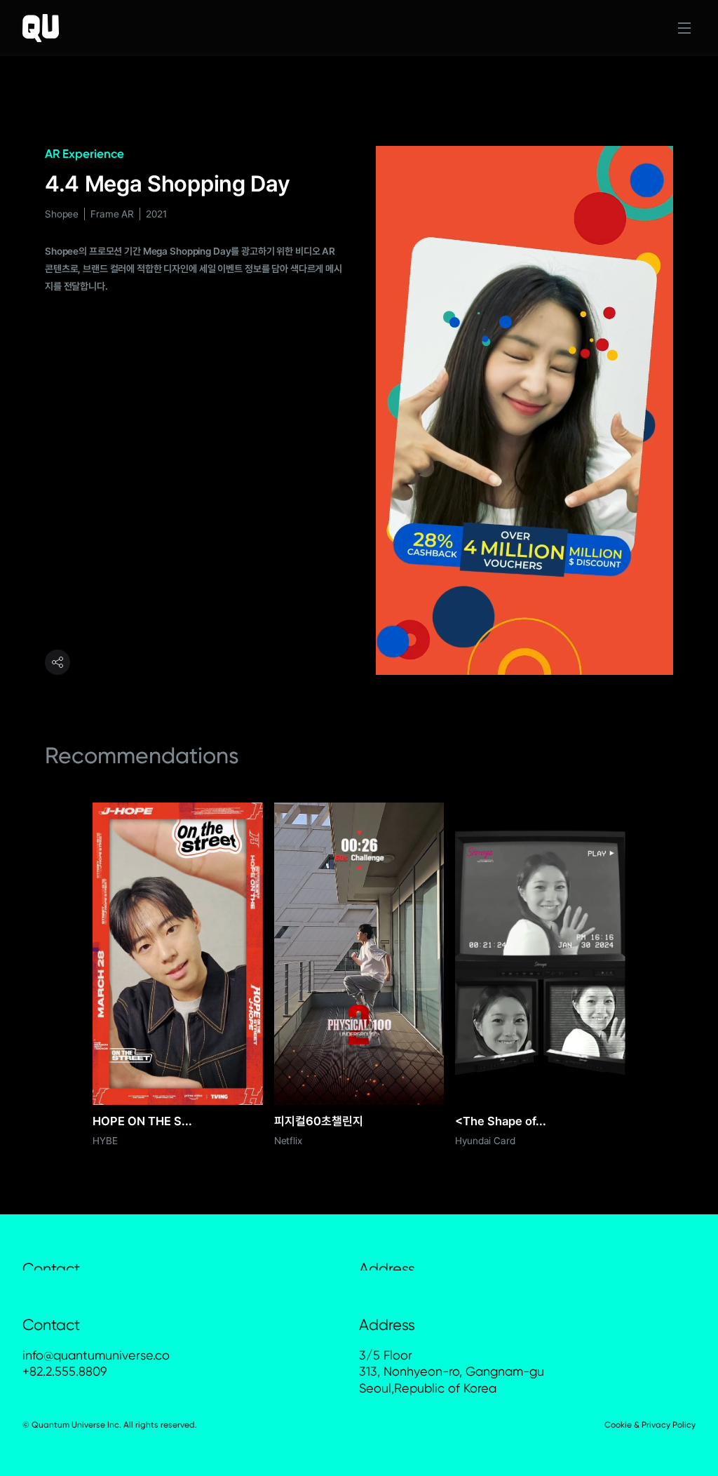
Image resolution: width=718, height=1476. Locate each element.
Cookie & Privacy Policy (650, 1425)
